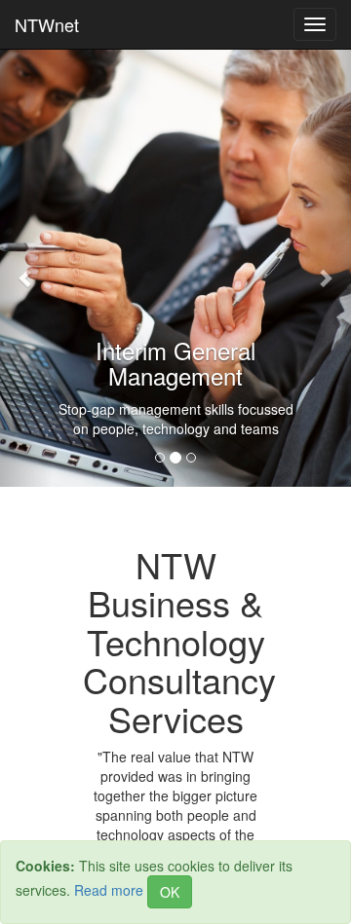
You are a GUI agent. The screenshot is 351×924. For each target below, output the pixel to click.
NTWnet (47, 24)
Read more (108, 890)
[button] (26, 268)
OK (169, 892)
